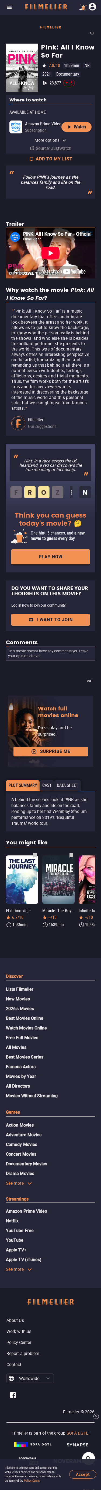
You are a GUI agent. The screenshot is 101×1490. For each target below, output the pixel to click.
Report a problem (22, 1353)
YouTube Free (20, 1230)
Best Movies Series (24, 1057)
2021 (46, 74)
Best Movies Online (24, 1018)
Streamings (17, 1199)
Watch (80, 126)
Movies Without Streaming (32, 1095)
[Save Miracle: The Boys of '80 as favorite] (71, 855)
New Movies (18, 998)
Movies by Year (21, 1076)
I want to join (55, 619)
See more (15, 1183)
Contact (14, 1364)
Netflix (12, 1220)
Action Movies (20, 1125)
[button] (48, 1378)
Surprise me (55, 751)
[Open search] (88, 1458)
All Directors (18, 1086)
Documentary (67, 74)
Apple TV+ (16, 1249)
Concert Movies (21, 1154)
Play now (50, 556)
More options (47, 140)
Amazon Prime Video (26, 1211)
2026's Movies (20, 1008)
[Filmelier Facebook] (13, 1396)
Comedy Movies (21, 1144)
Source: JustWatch (53, 148)
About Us (15, 1320)
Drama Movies (20, 1173)
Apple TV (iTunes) (23, 1259)
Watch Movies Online (26, 1028)
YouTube (15, 1240)
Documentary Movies (26, 1163)
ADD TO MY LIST (54, 158)
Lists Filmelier (19, 989)
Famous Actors (21, 1066)
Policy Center (31, 1480)
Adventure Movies (23, 1134)
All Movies (16, 1047)
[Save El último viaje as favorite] (35, 855)
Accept (83, 1474)
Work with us (18, 1331)
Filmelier (35, 419)
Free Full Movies (22, 1037)
